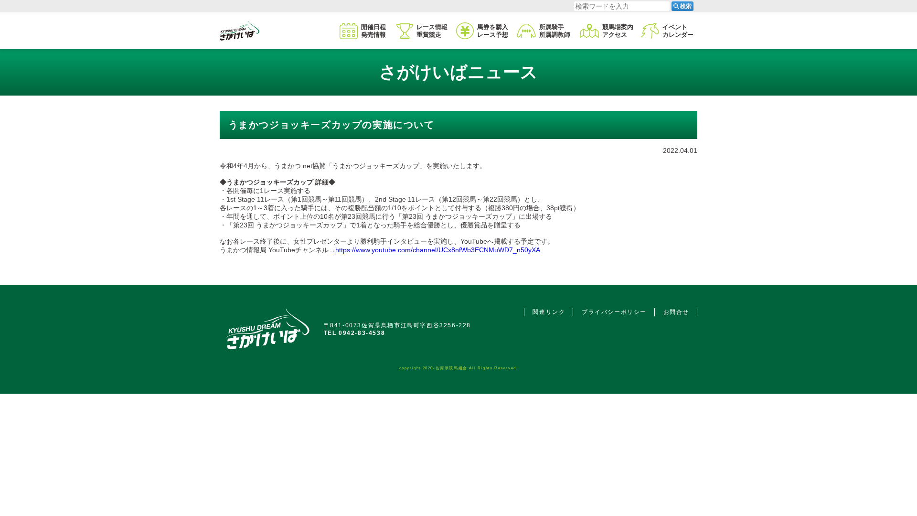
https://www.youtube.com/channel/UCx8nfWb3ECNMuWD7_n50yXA (437, 250)
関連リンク (549, 312)
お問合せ (676, 312)
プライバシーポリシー (614, 312)
